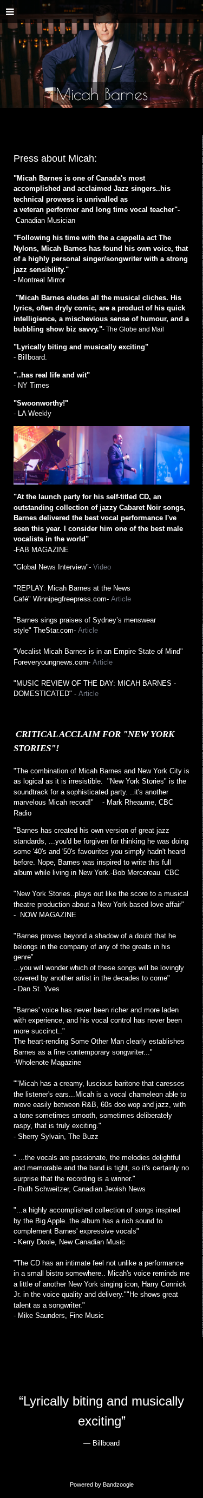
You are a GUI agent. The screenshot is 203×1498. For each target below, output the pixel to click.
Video (102, 567)
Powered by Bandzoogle (102, 1484)
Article (121, 599)
